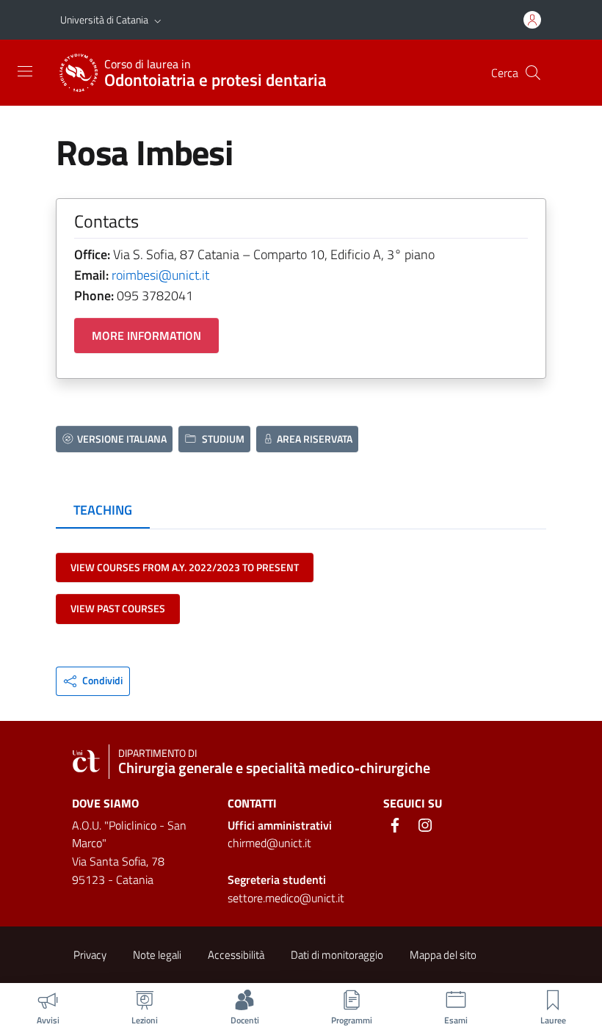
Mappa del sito (443, 954)
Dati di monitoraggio (337, 954)
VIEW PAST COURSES (117, 608)
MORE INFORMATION (146, 335)
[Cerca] (533, 72)
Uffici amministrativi (280, 825)
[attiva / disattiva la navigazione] (25, 71)
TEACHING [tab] (102, 510)
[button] (157, 20)
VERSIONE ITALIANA (122, 438)
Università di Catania (104, 19)
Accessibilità (236, 954)
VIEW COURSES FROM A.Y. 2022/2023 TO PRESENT (184, 567)
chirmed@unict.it (269, 843)
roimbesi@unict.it (160, 275)
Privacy (89, 954)
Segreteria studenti (277, 879)
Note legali (157, 954)
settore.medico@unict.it (286, 898)
